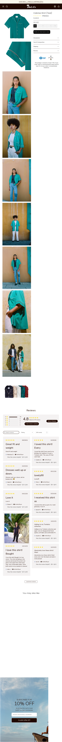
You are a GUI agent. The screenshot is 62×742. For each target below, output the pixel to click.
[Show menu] (3, 6)
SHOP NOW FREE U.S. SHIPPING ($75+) (31, 1)
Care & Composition (38, 42)
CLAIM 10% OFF (24, 720)
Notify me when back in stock (41, 32)
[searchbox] (11, 432)
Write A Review (52, 421)
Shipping (35, 46)
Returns (35, 51)
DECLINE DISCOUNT (24, 726)
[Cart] (58, 6)
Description (36, 38)
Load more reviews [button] (31, 581)
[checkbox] (42, 432)
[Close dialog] (46, 679)
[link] (13, 425)
